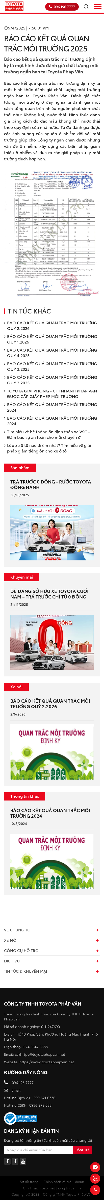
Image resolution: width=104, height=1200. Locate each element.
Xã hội (16, 686)
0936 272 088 (40, 1105)
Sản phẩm (20, 467)
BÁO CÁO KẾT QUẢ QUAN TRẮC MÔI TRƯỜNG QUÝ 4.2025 (52, 352)
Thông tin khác (24, 796)
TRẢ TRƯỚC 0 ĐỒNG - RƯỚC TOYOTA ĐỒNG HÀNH (50, 484)
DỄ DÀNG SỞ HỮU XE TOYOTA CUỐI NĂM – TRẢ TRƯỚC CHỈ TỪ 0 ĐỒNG (49, 594)
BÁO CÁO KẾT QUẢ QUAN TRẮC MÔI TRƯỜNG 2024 (52, 407)
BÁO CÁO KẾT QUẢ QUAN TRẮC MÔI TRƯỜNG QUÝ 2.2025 (52, 379)
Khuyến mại (21, 577)
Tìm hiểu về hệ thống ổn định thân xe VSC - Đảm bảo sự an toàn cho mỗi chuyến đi (48, 434)
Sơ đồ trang (29, 1181)
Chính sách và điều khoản (63, 1181)
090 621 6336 (44, 1097)
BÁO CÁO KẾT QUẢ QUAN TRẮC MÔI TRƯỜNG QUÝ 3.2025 (52, 366)
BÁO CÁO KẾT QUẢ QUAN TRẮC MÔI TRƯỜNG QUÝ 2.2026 (52, 325)
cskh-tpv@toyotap (30, 1054)
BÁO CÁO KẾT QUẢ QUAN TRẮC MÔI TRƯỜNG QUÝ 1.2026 (52, 339)
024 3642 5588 (35, 1046)
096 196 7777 (64, 6)
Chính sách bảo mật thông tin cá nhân (53, 1188)
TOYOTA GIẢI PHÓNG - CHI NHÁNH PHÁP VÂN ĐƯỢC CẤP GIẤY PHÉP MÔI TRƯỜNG (52, 393)
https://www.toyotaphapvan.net (46, 1061)
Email (16, 1090)
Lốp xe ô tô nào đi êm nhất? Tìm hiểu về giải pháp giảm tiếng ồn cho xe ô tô (49, 447)
